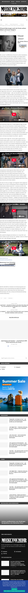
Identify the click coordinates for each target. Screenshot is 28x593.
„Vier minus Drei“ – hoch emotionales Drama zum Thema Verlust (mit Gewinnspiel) (17, 436)
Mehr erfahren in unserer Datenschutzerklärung (14, 591)
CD (1, 298)
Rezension (10, 298)
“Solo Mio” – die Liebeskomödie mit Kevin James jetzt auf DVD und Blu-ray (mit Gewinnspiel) (18, 452)
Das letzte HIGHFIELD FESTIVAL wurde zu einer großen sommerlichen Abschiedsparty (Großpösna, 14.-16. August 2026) (17, 563)
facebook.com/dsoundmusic (6, 259)
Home (1, 24)
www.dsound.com (4, 258)
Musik (6, 24)
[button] (1, 333)
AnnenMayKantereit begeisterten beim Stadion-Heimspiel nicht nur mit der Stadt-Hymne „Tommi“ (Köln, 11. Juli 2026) (18, 572)
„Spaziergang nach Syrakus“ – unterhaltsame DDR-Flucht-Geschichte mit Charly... (14, 341)
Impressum (18, 1)
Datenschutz (23, 1)
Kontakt (12, 1)
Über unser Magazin (6, 1)
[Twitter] (15, 3)
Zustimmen (14, 589)
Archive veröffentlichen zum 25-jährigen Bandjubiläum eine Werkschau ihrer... (13, 522)
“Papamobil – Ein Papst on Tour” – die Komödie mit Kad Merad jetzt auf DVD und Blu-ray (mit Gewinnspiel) (17, 420)
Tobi (5, 31)
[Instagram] (13, 3)
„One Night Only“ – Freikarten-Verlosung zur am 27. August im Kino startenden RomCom (18, 428)
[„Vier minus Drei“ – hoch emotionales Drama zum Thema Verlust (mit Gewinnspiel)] (4, 437)
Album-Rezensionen (14, 24)
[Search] (26, 20)
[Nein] (25, 587)
